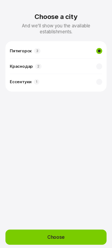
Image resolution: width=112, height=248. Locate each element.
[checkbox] (99, 51)
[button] (56, 237)
